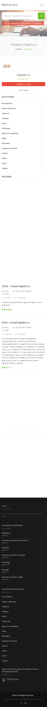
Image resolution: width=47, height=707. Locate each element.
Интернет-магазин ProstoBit (13, 555)
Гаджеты (5, 113)
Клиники (5, 118)
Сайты (4, 158)
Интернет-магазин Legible (12, 577)
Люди (4, 138)
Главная (18, 49)
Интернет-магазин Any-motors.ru (15, 540)
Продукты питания (9, 148)
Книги (4, 123)
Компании (6, 128)
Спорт (4, 163)
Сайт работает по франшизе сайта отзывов (23, 699)
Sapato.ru (8, 298)
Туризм (5, 168)
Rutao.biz (5, 547)
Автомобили (7, 103)
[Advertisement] (23, 206)
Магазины (6, 143)
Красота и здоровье (10, 133)
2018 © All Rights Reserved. (23, 695)
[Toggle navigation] (41, 5)
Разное (5, 153)
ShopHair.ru (6, 533)
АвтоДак (5, 569)
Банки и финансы (9, 108)
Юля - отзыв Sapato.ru (16, 322)
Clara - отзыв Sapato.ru (16, 286)
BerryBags (6, 562)
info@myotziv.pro (13, 679)
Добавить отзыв (23, 84)
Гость (6, 291)
